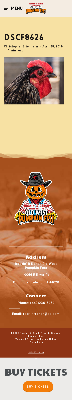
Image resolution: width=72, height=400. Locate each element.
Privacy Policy (36, 352)
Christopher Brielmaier (21, 46)
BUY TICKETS (38, 386)
